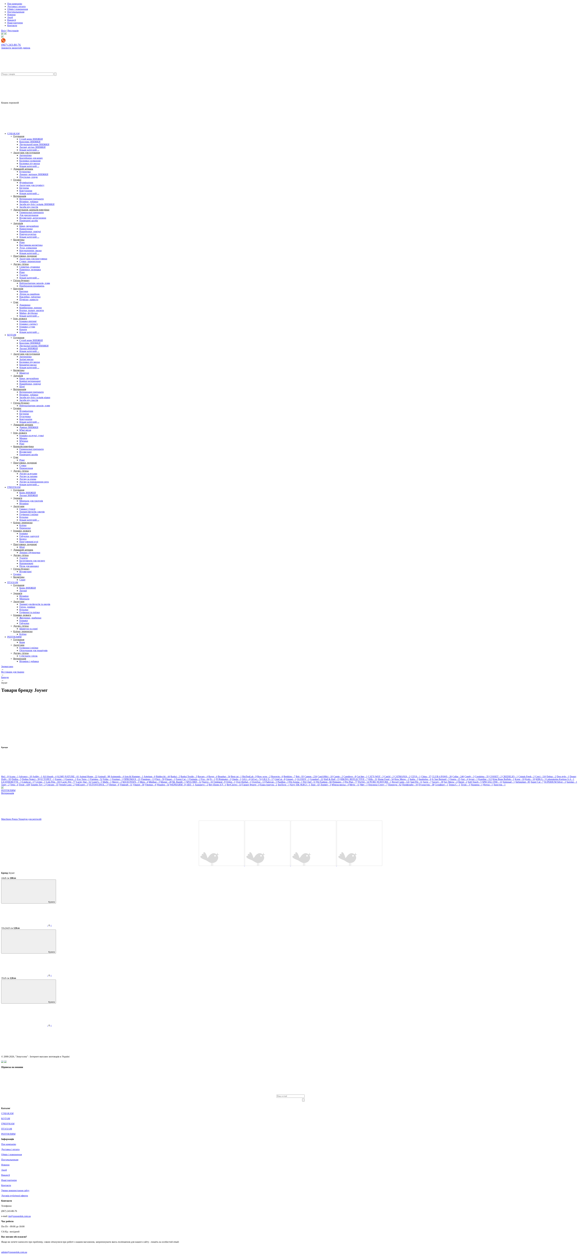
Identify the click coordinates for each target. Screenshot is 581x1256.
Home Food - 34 (386, 779)
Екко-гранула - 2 (268, 784)
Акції (10, 17)
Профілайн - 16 (410, 784)
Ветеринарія (19, 196)
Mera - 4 (144, 782)
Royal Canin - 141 (401, 782)
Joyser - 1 (473, 779)
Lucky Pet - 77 (68, 782)
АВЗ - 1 (190, 784)
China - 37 (426, 776)
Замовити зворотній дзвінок (15, 48)
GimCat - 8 (279, 779)
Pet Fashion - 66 (324, 782)
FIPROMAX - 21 (132, 779)
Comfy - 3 (469, 776)
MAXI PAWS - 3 (130, 782)
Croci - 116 (540, 776)
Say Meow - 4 (451, 782)
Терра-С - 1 (454, 784)
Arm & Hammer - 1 (133, 776)
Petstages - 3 (338, 782)
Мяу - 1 (364, 784)
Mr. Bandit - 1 (179, 782)
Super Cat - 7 (537, 782)
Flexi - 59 (159, 779)
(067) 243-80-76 (11, 44)
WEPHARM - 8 (178, 784)
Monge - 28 (166, 782)
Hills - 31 (372, 779)
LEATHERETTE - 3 (11, 782)
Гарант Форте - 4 (250, 784)
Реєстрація (13, 30)
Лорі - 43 (315, 784)
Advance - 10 (25, 776)
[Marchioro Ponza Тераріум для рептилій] (222, 865)
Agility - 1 (37, 776)
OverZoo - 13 (258, 782)
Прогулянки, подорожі (25, 256)
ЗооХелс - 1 (284, 784)
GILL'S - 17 (268, 779)
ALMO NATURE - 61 (68, 776)
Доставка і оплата (16, 6)
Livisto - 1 (40, 782)
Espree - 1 (60, 779)
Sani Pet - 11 (416, 782)
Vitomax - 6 (150, 784)
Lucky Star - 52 (83, 782)
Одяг (15, 302)
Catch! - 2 (389, 776)
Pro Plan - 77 (351, 782)
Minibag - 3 (154, 782)
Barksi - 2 (175, 776)
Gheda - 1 (236, 779)
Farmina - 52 (96, 779)
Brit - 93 (300, 776)
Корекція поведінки (23, 446)
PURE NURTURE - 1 (380, 782)
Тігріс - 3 (465, 784)
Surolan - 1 (571, 782)
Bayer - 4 (212, 776)
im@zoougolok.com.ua (19, 1216)
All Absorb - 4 (49, 776)
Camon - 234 (310, 776)
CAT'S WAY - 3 (376, 776)
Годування (18, 136)
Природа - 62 (395, 784)
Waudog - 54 (163, 784)
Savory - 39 (437, 782)
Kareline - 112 (485, 779)
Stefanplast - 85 (522, 782)
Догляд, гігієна (21, 264)
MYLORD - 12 (193, 782)
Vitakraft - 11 (126, 784)
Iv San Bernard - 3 (441, 779)
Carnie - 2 (338, 776)
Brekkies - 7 (289, 776)
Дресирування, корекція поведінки (31, 209)
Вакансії (11, 20)
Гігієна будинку (21, 280)
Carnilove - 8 (349, 776)
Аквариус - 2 (201, 784)
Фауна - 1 (488, 784)
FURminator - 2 (223, 779)
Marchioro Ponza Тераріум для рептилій (21, 819)
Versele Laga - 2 (67, 784)
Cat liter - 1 (362, 776)
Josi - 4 (464, 779)
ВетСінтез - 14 (234, 784)
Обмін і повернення (17, 9)
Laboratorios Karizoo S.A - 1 (560, 779)
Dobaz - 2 (551, 776)
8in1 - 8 (5, 776)
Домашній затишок (23, 169)
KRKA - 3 (541, 779)
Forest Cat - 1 (182, 779)
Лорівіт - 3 (325, 784)
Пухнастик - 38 (426, 784)
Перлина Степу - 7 (377, 784)
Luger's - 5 (97, 782)
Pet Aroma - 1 (295, 782)
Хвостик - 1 (499, 784)
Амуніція (18, 223)
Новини (11, 14)
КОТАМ (11, 335)
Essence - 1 (70, 779)
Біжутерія (18, 288)
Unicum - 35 (52, 784)
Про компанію (14, 3)
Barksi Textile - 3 (189, 776)
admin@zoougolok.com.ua (14, 1252)
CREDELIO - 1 (510, 776)
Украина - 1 (477, 784)
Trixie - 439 (24, 784)
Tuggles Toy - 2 (38, 784)
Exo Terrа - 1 (83, 779)
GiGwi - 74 (255, 779)
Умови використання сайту (15, 1190)
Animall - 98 (104, 776)
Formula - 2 (194, 779)
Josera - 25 (455, 779)
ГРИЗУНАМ (13, 487)
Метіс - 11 (354, 784)
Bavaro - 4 (203, 776)
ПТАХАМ (12, 582)
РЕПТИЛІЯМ (14, 637)
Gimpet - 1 (291, 779)
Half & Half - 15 (332, 779)
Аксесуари (18, 506)
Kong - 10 (520, 779)
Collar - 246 (458, 776)
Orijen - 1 (230, 782)
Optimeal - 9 (219, 782)
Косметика (18, 239)
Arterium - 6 (149, 776)
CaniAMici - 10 (325, 776)
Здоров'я (17, 498)
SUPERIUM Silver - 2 (555, 782)
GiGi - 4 (246, 779)
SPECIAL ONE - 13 (492, 782)
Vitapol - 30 (138, 784)
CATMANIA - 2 (402, 776)
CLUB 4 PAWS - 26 (442, 776)
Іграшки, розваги (22, 530)
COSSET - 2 (495, 776)
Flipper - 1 (170, 779)
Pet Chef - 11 (309, 782)
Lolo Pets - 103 (53, 782)
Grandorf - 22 (316, 779)
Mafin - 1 (107, 782)
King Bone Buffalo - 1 (503, 779)
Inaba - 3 (414, 779)
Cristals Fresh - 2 (526, 776)
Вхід (3, 30)
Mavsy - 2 (117, 782)
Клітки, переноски (23, 522)
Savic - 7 (427, 782)
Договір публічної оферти (14, 1195)
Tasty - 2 (5, 784)
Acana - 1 (13, 776)
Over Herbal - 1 (243, 782)
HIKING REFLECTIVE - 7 (354, 779)
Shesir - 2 (462, 782)
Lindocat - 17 (28, 782)
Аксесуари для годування (26, 152)
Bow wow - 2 (264, 776)
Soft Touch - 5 (475, 782)
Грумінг (17, 180)
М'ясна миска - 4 (340, 784)
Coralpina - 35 (482, 776)
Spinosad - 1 (509, 782)
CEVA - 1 (415, 776)
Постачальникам (15, 12)
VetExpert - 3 (81, 784)
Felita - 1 (107, 779)
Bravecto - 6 (277, 776)
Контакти (12, 25)
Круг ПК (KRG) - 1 (300, 784)
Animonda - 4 (117, 776)
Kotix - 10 (530, 779)
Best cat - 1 (236, 776)
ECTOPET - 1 (47, 779)
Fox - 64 (205, 779)
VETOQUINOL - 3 (98, 784)
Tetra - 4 (14, 784)
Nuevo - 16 (207, 782)
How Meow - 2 (401, 779)
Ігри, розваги (20, 318)
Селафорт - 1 (441, 784)
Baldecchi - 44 (163, 776)
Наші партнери (15, 22)
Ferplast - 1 (117, 779)
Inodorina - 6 (425, 779)
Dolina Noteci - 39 (31, 779)
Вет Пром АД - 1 (217, 784)
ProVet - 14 (363, 782)
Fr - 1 (212, 779)
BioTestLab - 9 (249, 776)
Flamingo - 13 (148, 779)
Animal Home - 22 (88, 776)
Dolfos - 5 (16, 779)
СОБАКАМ (13, 133)
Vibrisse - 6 (113, 784)
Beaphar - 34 (224, 776)
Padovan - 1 (271, 782)
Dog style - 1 (563, 776)
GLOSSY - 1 (303, 779)
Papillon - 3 (283, 782)
